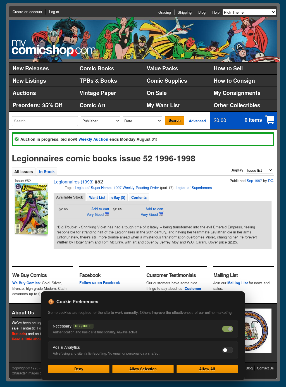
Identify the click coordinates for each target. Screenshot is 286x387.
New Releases (31, 68)
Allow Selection (143, 368)
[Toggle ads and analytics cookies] (227, 350)
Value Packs (162, 68)
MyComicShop (54, 48)
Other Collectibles (237, 105)
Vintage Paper (98, 93)
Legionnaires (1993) (74, 181)
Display (236, 170)
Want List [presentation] (97, 197)
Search (175, 120)
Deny (78, 368)
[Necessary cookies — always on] (227, 329)
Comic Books (97, 68)
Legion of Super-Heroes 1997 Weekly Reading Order (117, 187)
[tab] (69, 197)
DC (270, 180)
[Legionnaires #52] (31, 208)
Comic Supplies (167, 80)
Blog (202, 12)
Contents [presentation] (139, 197)
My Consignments (237, 93)
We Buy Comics (26, 282)
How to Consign (234, 80)
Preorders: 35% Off (37, 105)
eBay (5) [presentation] (118, 197)
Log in (54, 11)
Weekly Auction (93, 139)
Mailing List (237, 282)
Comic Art (93, 105)
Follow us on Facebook (99, 282)
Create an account (27, 11)
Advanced (197, 121)
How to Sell (228, 68)
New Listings (29, 80)
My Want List (163, 105)
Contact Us (265, 368)
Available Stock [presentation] (69, 197)
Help (216, 12)
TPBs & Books (98, 80)
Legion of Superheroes (194, 187)
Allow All (207, 368)
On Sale (157, 93)
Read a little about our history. (38, 338)
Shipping (185, 12)
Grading (164, 12)
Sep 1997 (254, 180)
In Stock (47, 171)
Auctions (24, 93)
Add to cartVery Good (98, 211)
